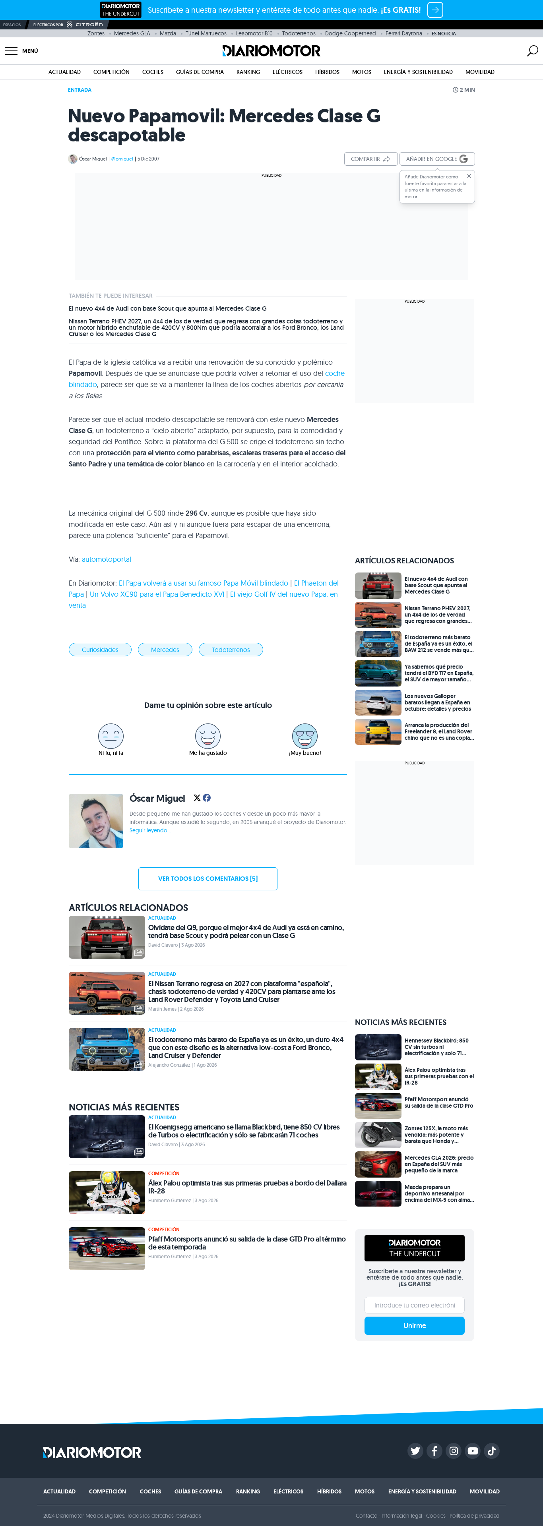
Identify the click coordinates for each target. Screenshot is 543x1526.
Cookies (436, 1515)
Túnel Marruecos (206, 33)
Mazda (168, 33)
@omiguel (122, 159)
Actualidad (64, 71)
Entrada (79, 90)
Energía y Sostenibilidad (418, 71)
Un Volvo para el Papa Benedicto (157, 594)
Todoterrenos (299, 33)
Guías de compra (200, 71)
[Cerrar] (469, 176)
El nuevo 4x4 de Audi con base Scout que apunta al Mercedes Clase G (168, 309)
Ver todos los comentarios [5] (208, 878)
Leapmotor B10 (254, 33)
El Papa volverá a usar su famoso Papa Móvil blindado (203, 583)
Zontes (96, 33)
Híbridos (327, 71)
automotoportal (106, 559)
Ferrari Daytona (404, 33)
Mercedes (165, 650)
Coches (152, 71)
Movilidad (480, 71)
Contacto (366, 1515)
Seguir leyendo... (150, 830)
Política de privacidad (475, 1515)
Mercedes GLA (132, 33)
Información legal (402, 1515)
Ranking (248, 71)
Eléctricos (288, 71)
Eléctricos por (48, 24)
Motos (361, 71)
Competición (111, 71)
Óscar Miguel (93, 159)
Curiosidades (100, 650)
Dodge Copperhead (350, 33)
